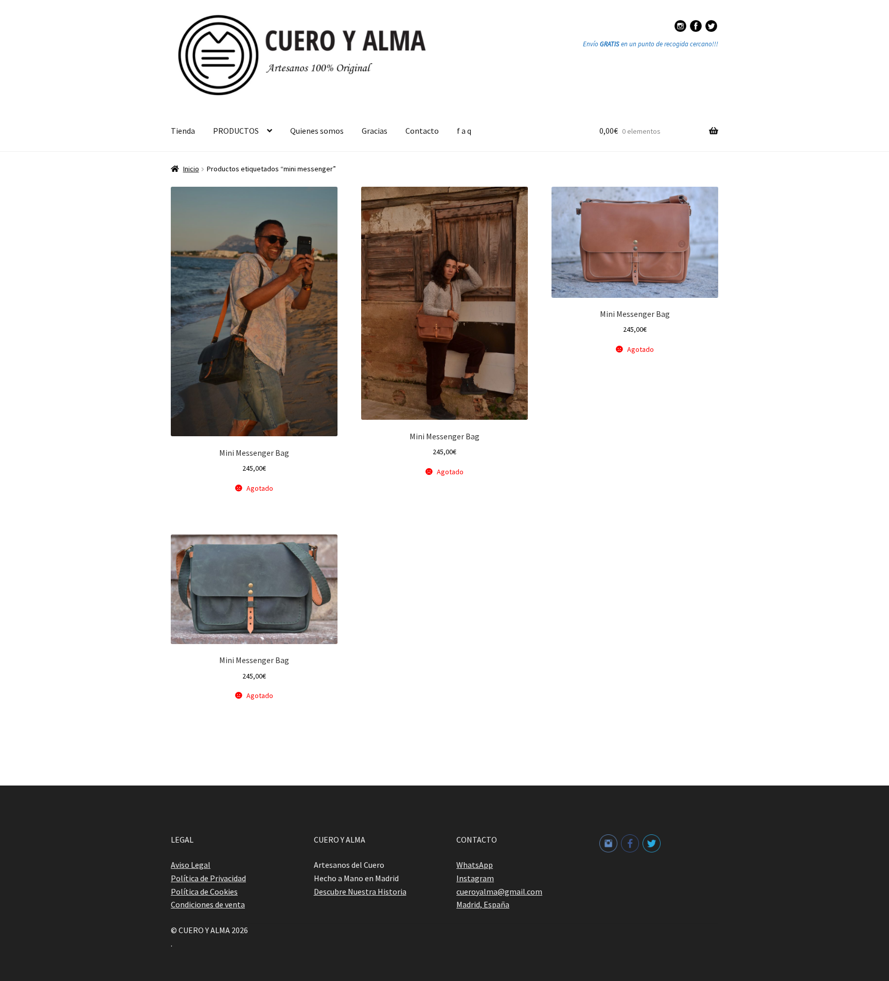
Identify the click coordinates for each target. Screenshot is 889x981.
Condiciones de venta (208, 904)
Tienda (183, 131)
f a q (464, 131)
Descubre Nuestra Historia (360, 891)
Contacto (422, 131)
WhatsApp (474, 865)
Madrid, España (482, 904)
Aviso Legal (190, 865)
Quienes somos (317, 131)
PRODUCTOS (236, 131)
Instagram (475, 878)
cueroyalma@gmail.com (499, 891)
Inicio (191, 168)
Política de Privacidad (208, 878)
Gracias (374, 131)
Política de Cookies (204, 891)
